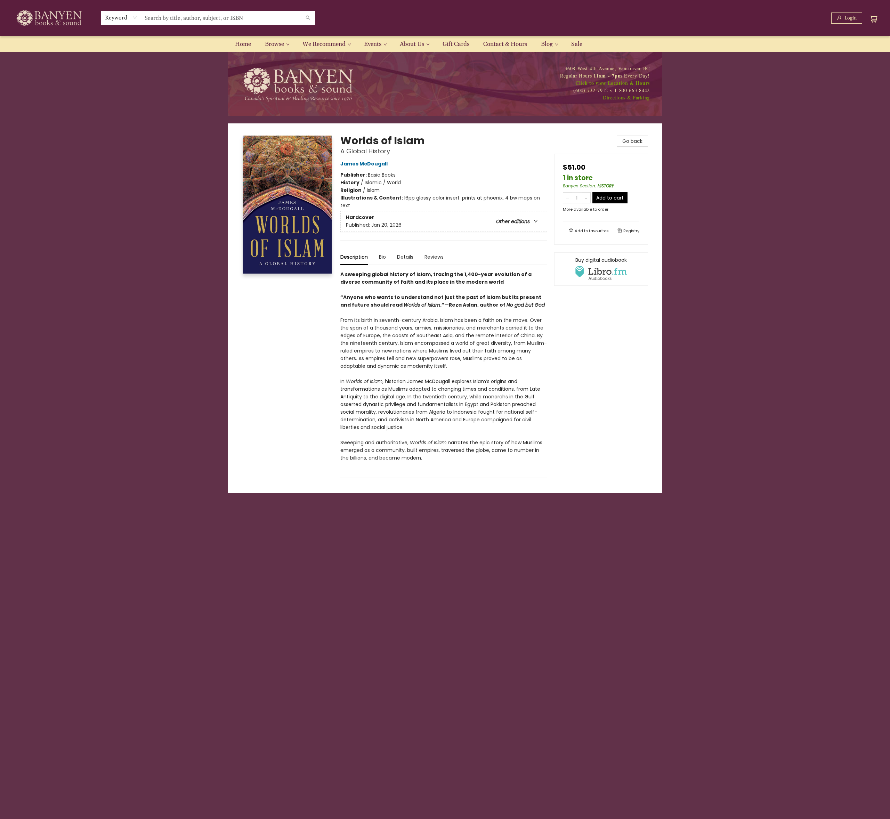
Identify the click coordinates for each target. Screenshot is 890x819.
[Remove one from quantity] (567, 198)
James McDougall (364, 163)
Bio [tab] (382, 256)
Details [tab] (405, 256)
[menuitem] (243, 44)
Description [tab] (354, 256)
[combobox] (121, 17)
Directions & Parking (626, 97)
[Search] (308, 18)
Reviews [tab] (434, 256)
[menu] (445, 44)
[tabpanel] (443, 374)
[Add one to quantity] (586, 198)
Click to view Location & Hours (612, 83)
